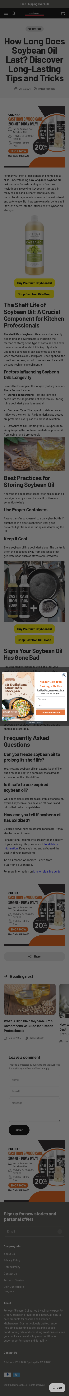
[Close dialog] (64, 675)
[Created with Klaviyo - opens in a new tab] (34, 722)
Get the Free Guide (50, 712)
